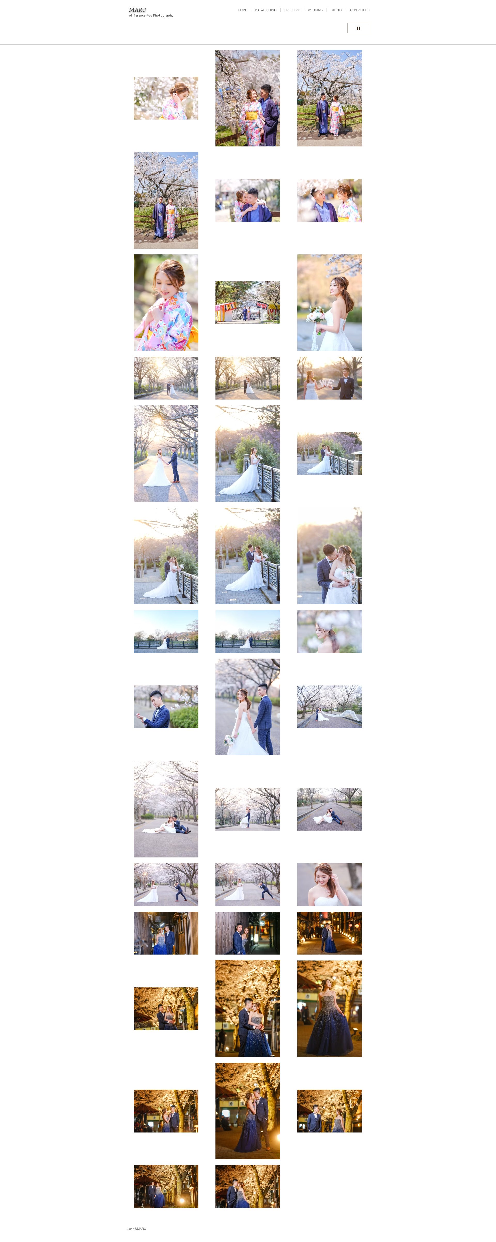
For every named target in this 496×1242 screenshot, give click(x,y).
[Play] (358, 28)
